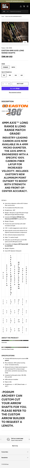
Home (3, 16)
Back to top (15, 445)
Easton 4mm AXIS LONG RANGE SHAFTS (13, 16)
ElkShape (6, 464)
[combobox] (15, 11)
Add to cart (20, 83)
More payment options (15, 92)
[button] (24, 6)
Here (23, 1)
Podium (3, 48)
